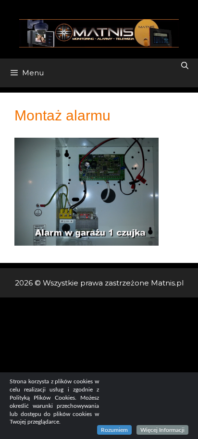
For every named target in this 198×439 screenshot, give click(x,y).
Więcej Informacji (162, 430)
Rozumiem (114, 430)
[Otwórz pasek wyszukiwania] (185, 65)
